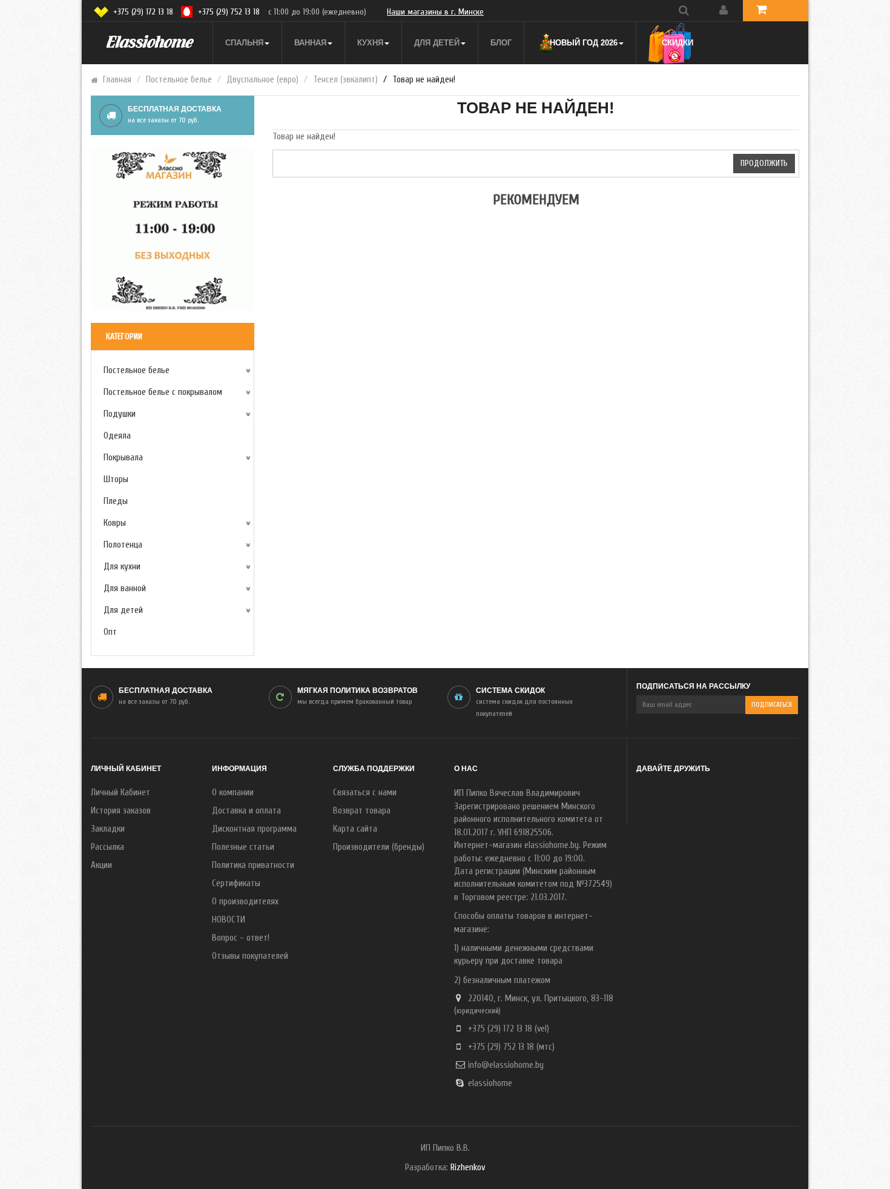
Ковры (115, 523)
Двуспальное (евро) (262, 80)
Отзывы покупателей (250, 956)
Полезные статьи (243, 847)
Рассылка (107, 847)
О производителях (245, 901)
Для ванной (125, 588)
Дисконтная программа (254, 829)
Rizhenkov (467, 1167)
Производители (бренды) (378, 847)
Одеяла (117, 436)
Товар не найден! (423, 80)
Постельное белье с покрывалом (163, 392)
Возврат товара (362, 811)
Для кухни (122, 566)
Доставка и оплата (246, 811)
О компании (233, 792)
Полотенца (123, 545)
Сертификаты (236, 883)
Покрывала (123, 457)
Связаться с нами (365, 792)
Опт (110, 632)
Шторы (116, 479)
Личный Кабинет (120, 792)
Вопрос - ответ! (240, 938)
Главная (117, 80)
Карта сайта (355, 829)
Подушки (120, 414)
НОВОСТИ (228, 920)
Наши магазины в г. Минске (435, 12)
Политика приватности (253, 865)
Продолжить (764, 163)
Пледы (116, 501)
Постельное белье (179, 80)
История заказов (121, 811)
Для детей (123, 610)
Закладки (108, 829)
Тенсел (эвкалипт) (345, 80)
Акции (101, 865)
